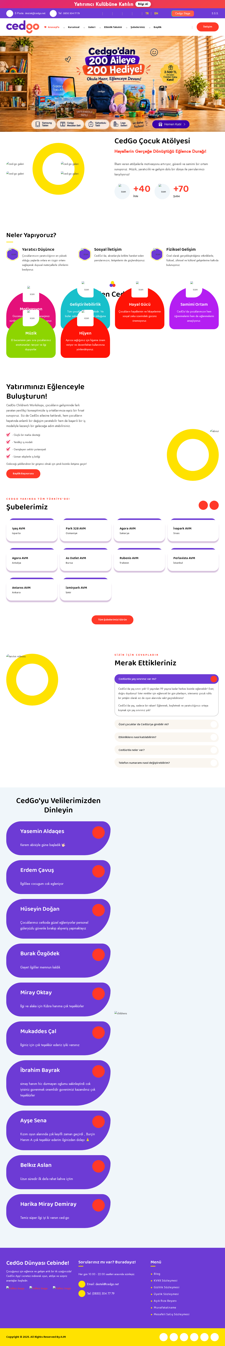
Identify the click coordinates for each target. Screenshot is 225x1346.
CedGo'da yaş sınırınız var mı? (137, 679)
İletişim (207, 27)
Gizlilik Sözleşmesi (166, 1287)
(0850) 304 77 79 (103, 1293)
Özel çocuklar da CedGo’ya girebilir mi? (144, 724)
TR (147, 13)
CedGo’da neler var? (132, 750)
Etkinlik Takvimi (113, 27)
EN (156, 13)
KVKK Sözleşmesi (165, 1280)
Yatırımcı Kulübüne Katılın (103, 4)
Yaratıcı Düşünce (38, 249)
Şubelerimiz (138, 27)
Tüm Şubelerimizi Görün (112, 620)
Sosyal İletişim (108, 249)
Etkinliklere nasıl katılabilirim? (137, 737)
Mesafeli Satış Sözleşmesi (171, 1314)
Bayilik (157, 27)
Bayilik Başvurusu (23, 474)
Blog (157, 1273)
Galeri (91, 27)
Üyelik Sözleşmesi (166, 1294)
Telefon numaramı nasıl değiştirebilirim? (144, 763)
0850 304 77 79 (71, 13)
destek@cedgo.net (35, 13)
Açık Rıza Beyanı (165, 1300)
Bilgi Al (143, 4)
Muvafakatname (165, 1307)
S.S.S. (215, 13)
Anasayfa (53, 27)
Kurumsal (73, 27)
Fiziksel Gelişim (181, 249)
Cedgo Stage (182, 13)
